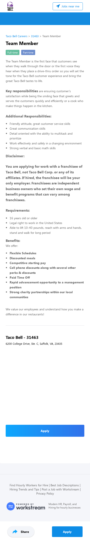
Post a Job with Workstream (60, 489)
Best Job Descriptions (64, 485)
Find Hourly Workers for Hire (29, 485)
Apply (67, 532)
